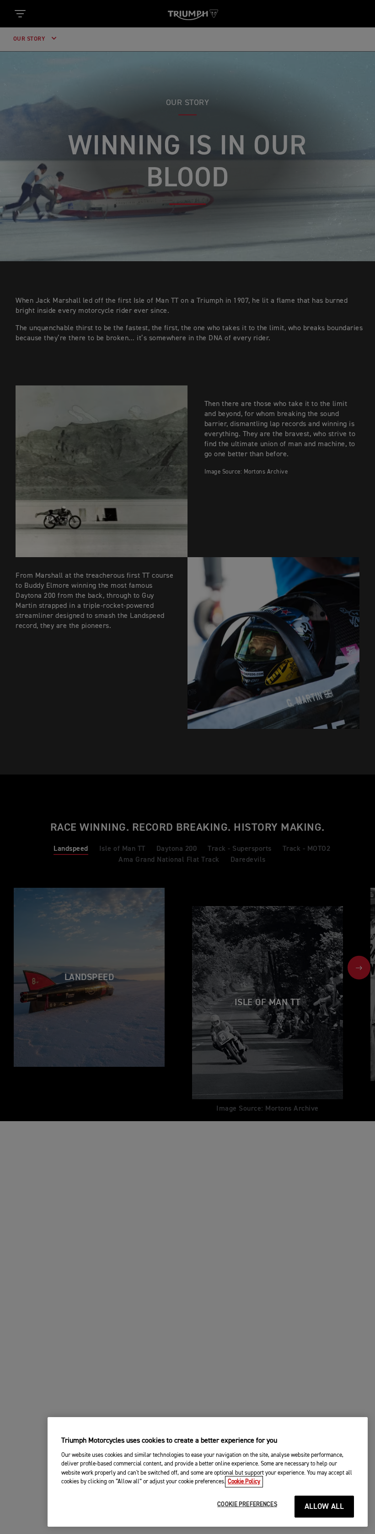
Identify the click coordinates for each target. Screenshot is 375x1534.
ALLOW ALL (324, 1507)
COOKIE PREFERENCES (247, 1505)
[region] (208, 1472)
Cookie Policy (244, 1482)
